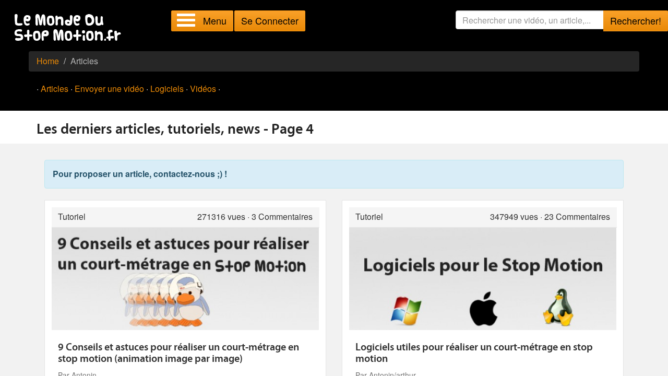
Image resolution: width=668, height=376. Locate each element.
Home (48, 61)
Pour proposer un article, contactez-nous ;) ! (140, 174)
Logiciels (167, 89)
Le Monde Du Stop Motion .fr (70, 28)
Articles (54, 89)
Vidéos (203, 89)
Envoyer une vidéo (109, 89)
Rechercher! (635, 20)
